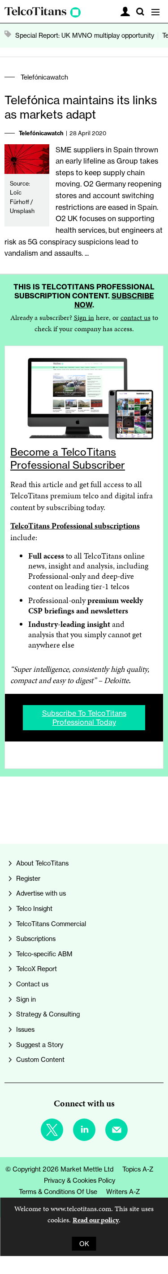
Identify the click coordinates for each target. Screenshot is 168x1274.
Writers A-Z (123, 1191)
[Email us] (116, 1129)
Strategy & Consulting (48, 1014)
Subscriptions (36, 938)
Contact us (32, 984)
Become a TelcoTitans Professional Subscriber (67, 458)
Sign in (84, 317)
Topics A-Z (138, 1169)
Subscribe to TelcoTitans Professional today (84, 718)
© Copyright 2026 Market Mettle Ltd (59, 1169)
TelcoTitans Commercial (51, 924)
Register (28, 878)
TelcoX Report (36, 968)
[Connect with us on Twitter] (52, 1129)
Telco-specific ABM (44, 954)
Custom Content (40, 1059)
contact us (136, 317)
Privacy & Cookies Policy (79, 1180)
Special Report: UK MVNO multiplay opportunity (84, 35)
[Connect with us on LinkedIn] (84, 1129)
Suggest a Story (39, 1044)
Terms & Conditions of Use (58, 1191)
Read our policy (96, 1220)
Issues (25, 1029)
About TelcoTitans (42, 863)
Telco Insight (34, 908)
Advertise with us (41, 893)
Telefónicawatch (44, 77)
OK (84, 1243)
